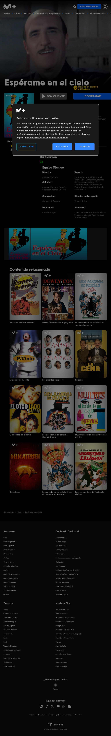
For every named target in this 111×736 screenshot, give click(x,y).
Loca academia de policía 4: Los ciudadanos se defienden (57, 493)
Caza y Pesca (61, 590)
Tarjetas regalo (61, 662)
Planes (58, 642)
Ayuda (55, 689)
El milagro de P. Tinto (19, 380)
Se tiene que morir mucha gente (68, 558)
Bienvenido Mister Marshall (22, 322)
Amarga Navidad (62, 550)
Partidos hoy (8, 662)
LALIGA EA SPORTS (10, 618)
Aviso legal (55, 715)
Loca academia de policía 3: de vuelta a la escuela (89, 323)
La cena (79, 380)
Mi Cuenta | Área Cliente (65, 618)
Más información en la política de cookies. (46, 137)
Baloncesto (7, 634)
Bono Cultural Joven (63, 654)
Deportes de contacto (12, 650)
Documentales (9, 586)
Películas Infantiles (10, 566)
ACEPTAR (85, 146)
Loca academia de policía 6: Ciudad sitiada (55, 436)
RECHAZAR (62, 146)
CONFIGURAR (26, 146)
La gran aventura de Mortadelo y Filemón (90, 493)
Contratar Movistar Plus (65, 630)
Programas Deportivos (64, 586)
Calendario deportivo (48, 13)
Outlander (60, 562)
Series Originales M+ (11, 574)
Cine (17, 13)
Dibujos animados (62, 582)
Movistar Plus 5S (62, 594)
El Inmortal (60, 554)
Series (6, 13)
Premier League (9, 622)
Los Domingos (61, 546)
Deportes (80, 13)
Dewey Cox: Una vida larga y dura (57, 322)
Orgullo (6, 594)
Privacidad (67, 715)
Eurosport (7, 654)
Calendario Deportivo (11, 658)
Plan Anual (60, 650)
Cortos (6, 558)
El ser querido (61, 538)
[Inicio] (10, 6)
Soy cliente (56, 96)
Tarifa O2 (59, 658)
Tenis (68, 13)
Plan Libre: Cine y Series (65, 638)
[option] (19, 244)
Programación (9, 666)
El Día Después (9, 626)
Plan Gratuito (98, 13)
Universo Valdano (10, 630)
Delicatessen (15, 492)
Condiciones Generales (65, 622)
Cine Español (8, 546)
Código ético (60, 626)
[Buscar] (74, 6)
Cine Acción (8, 554)
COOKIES (78, 715)
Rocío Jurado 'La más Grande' (67, 570)
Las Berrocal (60, 566)
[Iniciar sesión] (105, 6)
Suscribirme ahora (89, 6)
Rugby (5, 642)
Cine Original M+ (9, 542)
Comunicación (61, 666)
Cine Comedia (9, 550)
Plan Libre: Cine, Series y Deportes (69, 634)
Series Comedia (9, 582)
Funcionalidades (62, 614)
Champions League (10, 614)
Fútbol (27, 13)
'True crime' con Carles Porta (67, 574)
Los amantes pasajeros (52, 380)
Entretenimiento (9, 590)
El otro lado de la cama (20, 435)
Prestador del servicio (38, 715)
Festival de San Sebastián (65, 578)
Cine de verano (9, 562)
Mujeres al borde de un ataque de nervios (91, 436)
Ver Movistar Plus (62, 609)
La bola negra (61, 542)
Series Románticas (10, 578)
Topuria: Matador (10, 646)
